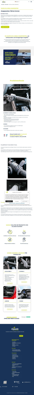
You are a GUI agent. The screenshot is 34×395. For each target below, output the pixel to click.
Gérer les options (24, 201)
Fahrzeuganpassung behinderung (15, 340)
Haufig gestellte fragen (15, 374)
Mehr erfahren (10, 283)
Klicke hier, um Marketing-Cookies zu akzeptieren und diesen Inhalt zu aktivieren (17, 57)
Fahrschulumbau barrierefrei (16, 350)
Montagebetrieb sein (15, 364)
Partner (13, 365)
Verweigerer (17, 201)
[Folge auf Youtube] (17, 386)
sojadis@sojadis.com (27, 382)
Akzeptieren (9, 201)
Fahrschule (6, 4)
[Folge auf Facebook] (14, 386)
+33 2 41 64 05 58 (4, 386)
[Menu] (31, 1)
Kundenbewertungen (15, 375)
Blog (13, 376)
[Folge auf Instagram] (12, 386)
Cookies (26, 392)
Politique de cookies (12, 203)
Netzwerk (13, 362)
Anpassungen (14, 371)
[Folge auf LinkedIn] (15, 386)
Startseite (2, 4)
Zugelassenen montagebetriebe (16, 363)
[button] (28, 192)
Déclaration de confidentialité (20, 203)
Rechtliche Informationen (20, 392)
